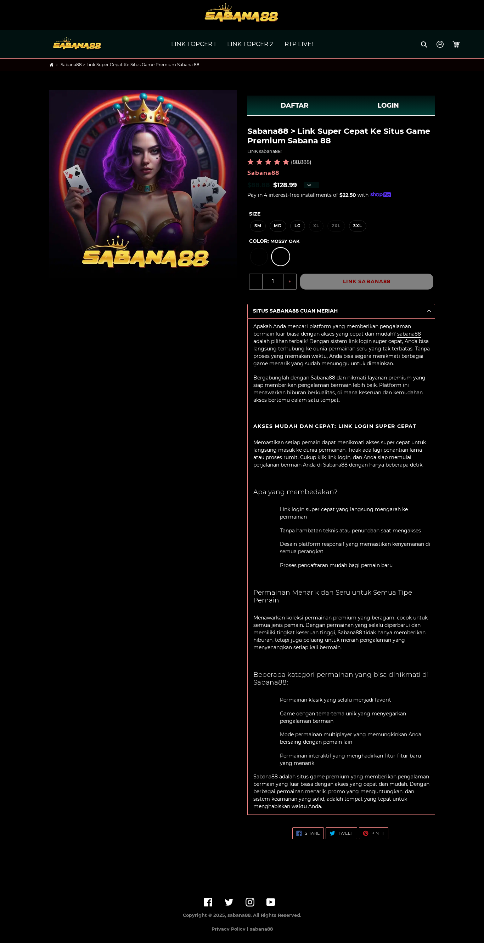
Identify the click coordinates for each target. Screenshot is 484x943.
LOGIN (388, 105)
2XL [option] (336, 225)
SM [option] (257, 225)
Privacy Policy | (231, 929)
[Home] (52, 65)
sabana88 (409, 334)
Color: (274, 241)
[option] (259, 256)
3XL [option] (357, 225)
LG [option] (297, 225)
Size (254, 214)
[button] (425, 44)
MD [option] (278, 225)
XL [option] (316, 225)
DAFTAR (294, 105)
